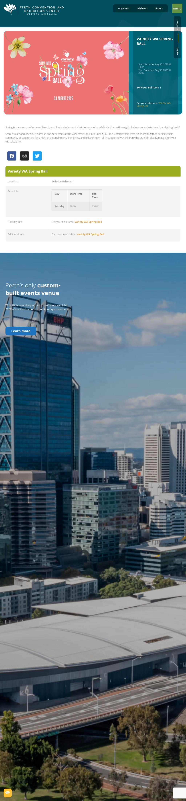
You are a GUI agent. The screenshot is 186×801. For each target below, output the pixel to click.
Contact (177, 51)
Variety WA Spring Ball (88, 222)
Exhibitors (142, 8)
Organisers (124, 8)
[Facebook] (11, 156)
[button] (177, 8)
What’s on (177, 25)
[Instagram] (24, 156)
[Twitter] (37, 156)
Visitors (159, 8)
